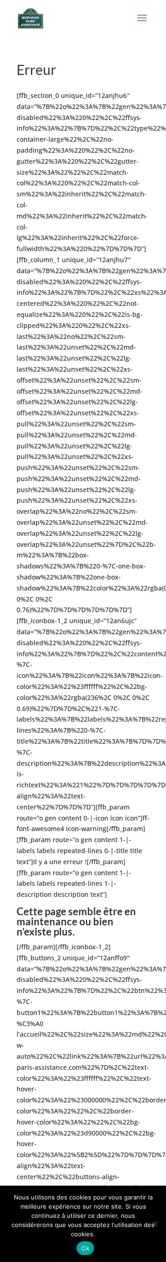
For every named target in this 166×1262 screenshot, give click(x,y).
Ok (85, 1248)
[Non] (154, 1223)
